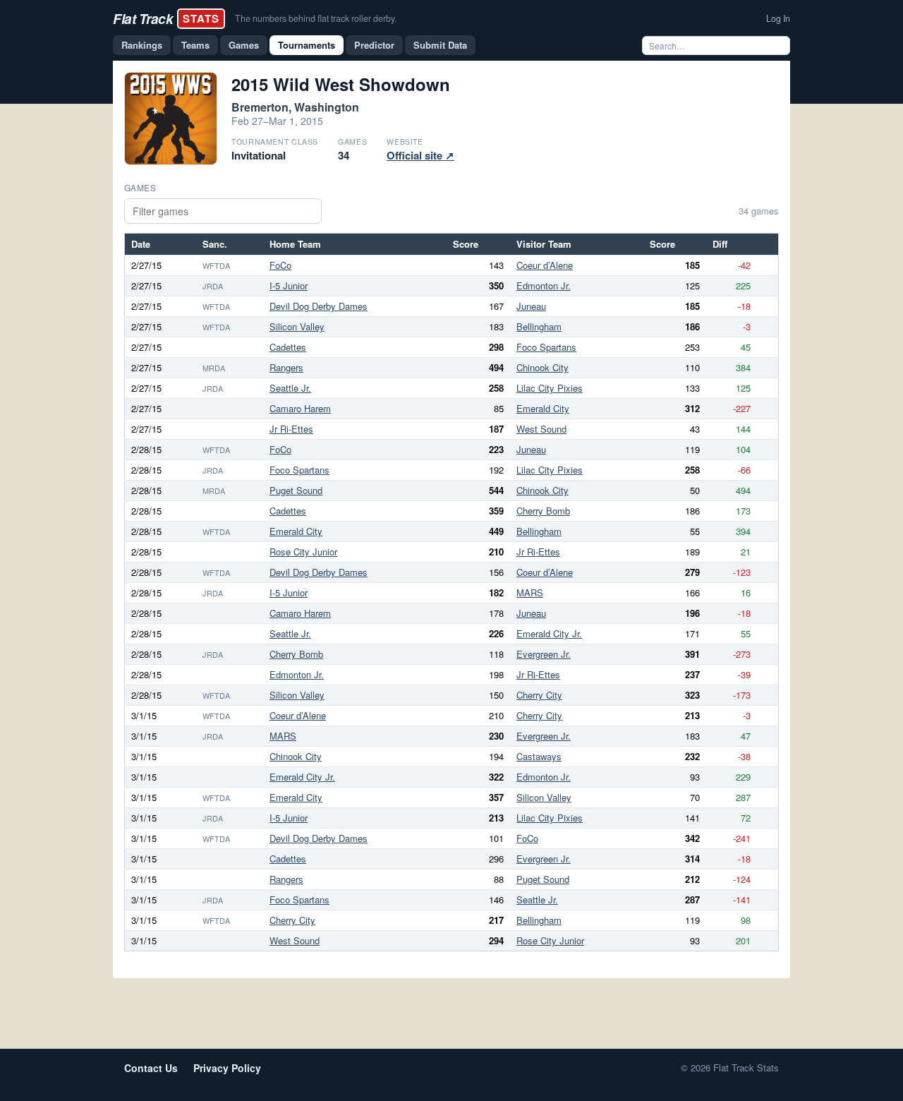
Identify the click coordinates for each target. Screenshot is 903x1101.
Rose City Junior (303, 551)
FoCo (280, 265)
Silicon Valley (297, 326)
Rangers (286, 367)
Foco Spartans (546, 347)
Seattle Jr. (290, 388)
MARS (529, 592)
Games (244, 45)
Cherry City (539, 695)
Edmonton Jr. (543, 285)
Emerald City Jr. (549, 633)
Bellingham (539, 326)
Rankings (141, 45)
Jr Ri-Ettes (291, 428)
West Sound (541, 428)
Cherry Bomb (543, 510)
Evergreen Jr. (543, 654)
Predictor (374, 45)
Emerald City (542, 408)
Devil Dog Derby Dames (318, 306)
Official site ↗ (420, 155)
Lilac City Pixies (549, 388)
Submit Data (440, 45)
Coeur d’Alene (544, 265)
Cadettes (287, 347)
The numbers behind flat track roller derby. (315, 18)
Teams (195, 45)
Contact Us (151, 1068)
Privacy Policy (227, 1068)
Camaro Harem (300, 408)
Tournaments (306, 45)
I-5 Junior (288, 285)
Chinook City (542, 367)
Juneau (531, 306)
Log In (778, 18)
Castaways (539, 756)
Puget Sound (295, 490)
